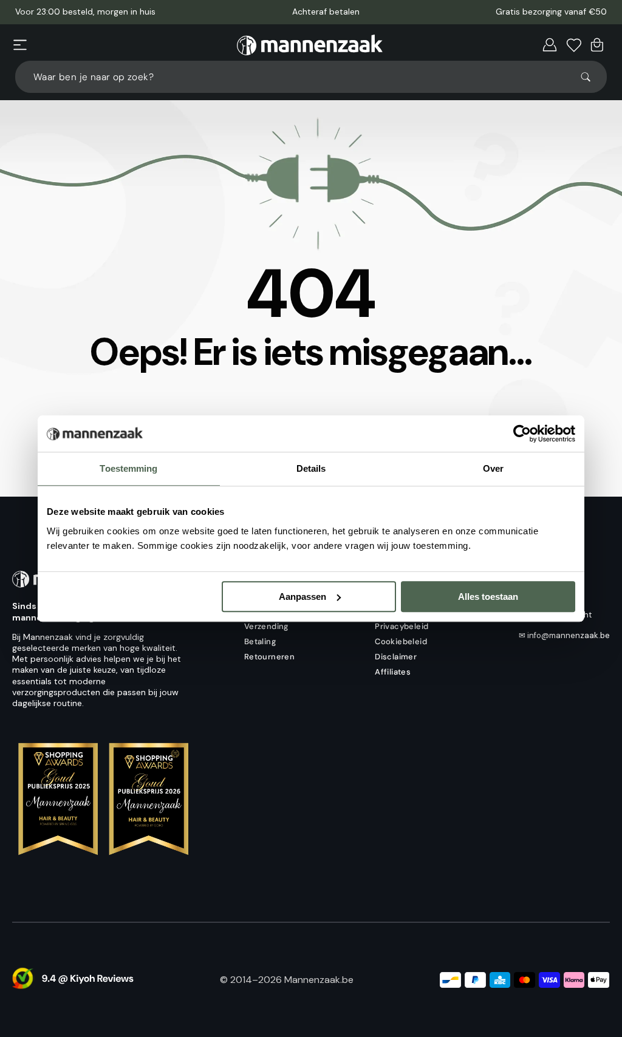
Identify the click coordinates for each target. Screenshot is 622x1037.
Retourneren (269, 656)
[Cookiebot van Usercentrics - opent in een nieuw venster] (522, 433)
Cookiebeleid (401, 641)
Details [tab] (311, 468)
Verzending (266, 626)
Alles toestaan (488, 596)
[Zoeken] (591, 77)
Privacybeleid (401, 626)
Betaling (260, 641)
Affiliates (393, 672)
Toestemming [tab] (128, 468)
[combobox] (311, 77)
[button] (20, 45)
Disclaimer (396, 656)
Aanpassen (302, 596)
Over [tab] (493, 468)
